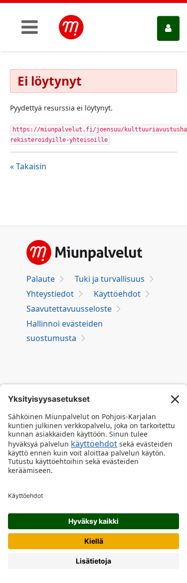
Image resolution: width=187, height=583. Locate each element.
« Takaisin (28, 166)
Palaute (40, 278)
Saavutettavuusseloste (69, 308)
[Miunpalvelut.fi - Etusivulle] (71, 27)
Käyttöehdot (117, 293)
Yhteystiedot (50, 293)
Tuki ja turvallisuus (110, 278)
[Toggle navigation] (29, 27)
